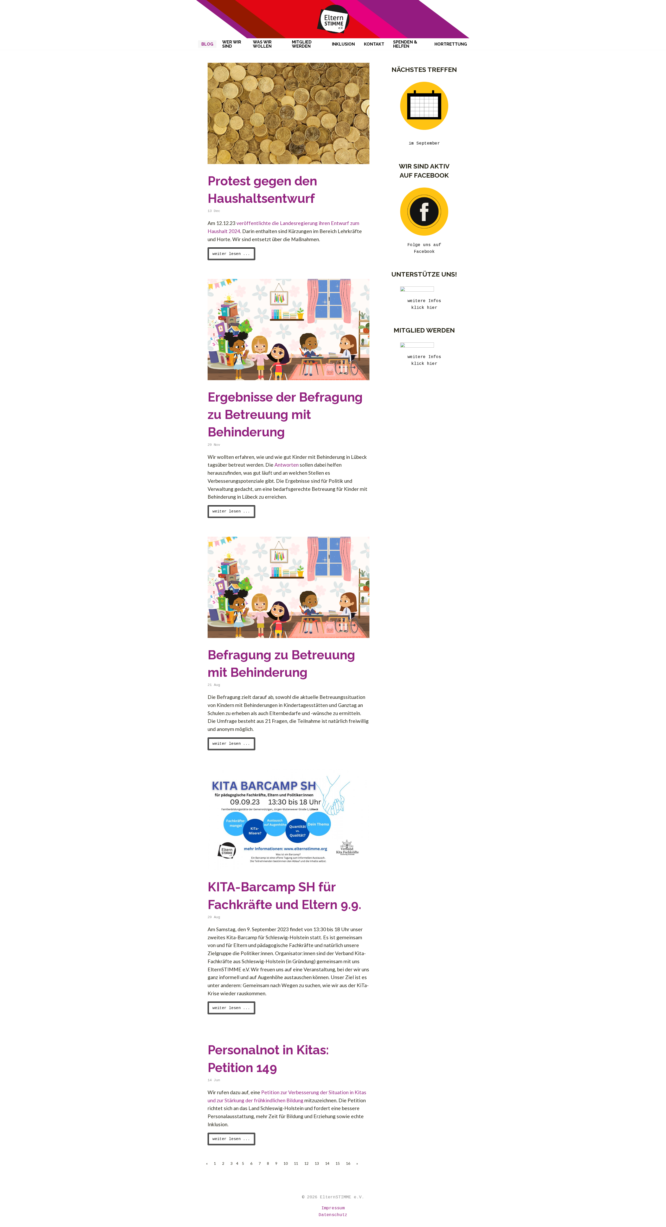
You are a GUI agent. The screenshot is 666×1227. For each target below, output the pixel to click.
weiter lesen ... (231, 254)
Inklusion (343, 44)
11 (296, 1163)
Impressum (333, 1208)
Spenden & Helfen (405, 44)
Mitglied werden (302, 44)
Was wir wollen (262, 44)
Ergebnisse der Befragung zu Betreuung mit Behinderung (285, 414)
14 (327, 1163)
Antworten (286, 465)
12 (306, 1163)
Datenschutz (333, 1214)
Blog (207, 44)
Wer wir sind (231, 44)
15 (338, 1163)
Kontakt (374, 44)
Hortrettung (450, 44)
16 (348, 1163)
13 (317, 1163)
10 (286, 1163)
